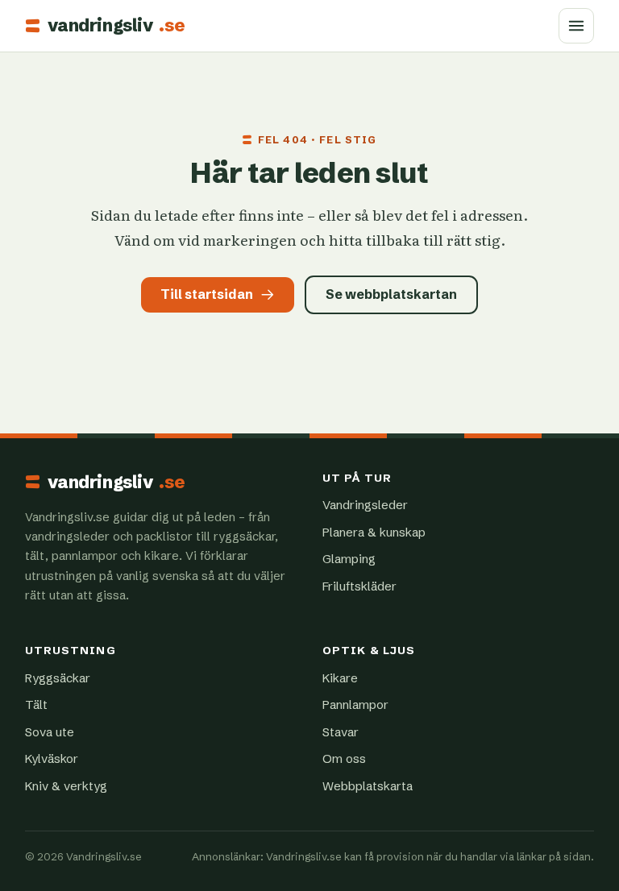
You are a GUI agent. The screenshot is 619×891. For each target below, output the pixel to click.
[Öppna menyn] (576, 26)
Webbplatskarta (367, 786)
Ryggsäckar (57, 678)
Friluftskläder (359, 586)
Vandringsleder (365, 504)
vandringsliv (116, 26)
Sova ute (49, 732)
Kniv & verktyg (66, 786)
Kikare (340, 678)
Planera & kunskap (374, 532)
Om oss (344, 758)
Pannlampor (355, 704)
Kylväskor (51, 758)
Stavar (340, 732)
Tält (36, 704)
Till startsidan (206, 294)
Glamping (349, 558)
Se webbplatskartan (391, 294)
